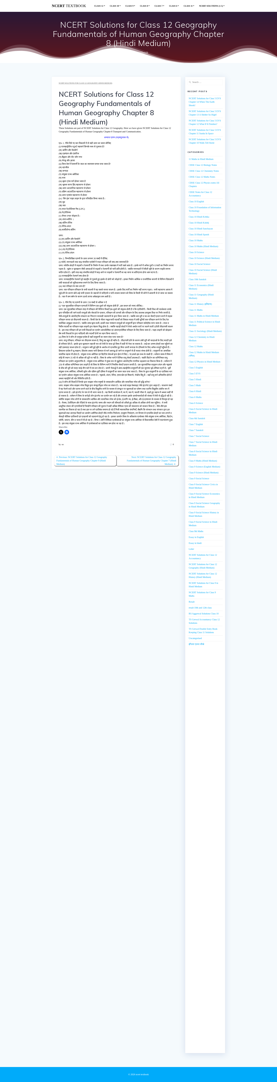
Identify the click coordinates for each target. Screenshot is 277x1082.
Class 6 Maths (195, 397)
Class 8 (144, 6)
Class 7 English (196, 424)
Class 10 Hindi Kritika (199, 217)
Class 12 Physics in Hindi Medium (204, 361)
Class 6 (173, 6)
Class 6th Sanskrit (197, 418)
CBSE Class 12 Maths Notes (202, 177)
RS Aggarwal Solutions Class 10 (204, 613)
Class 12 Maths (196, 346)
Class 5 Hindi (195, 379)
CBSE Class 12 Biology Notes (203, 165)
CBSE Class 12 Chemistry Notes (204, 171)
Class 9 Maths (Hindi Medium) (203, 461)
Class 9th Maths (196, 531)
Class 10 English (196, 201)
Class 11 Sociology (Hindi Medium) (205, 331)
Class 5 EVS (194, 373)
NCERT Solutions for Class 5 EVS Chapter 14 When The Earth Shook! (205, 102)
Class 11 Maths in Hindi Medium (204, 316)
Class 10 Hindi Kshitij (199, 222)
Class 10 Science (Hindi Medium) (204, 258)
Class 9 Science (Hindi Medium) (203, 472)
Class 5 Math (195, 385)
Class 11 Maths (196, 310)
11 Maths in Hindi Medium (201, 159)
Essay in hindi (195, 543)
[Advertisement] (205, 702)
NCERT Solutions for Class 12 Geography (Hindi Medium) (85, 83)
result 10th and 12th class (200, 607)
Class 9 (129, 6)
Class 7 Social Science (199, 436)
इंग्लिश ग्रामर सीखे (196, 644)
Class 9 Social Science (199, 478)
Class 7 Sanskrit (196, 430)
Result (191, 602)
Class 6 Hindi (195, 391)
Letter (191, 549)
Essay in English (196, 537)
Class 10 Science (196, 252)
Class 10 (114, 6)
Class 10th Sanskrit (197, 279)
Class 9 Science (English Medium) (204, 466)
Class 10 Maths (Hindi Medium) (203, 246)
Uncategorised (195, 638)
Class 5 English (196, 367)
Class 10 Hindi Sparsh (199, 234)
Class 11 (188, 6)
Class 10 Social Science (199, 264)
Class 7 (159, 6)
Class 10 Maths (196, 240)
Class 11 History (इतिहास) (200, 304)
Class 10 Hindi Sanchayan (201, 228)
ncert (69, 6)
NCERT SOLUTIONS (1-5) (211, 6)
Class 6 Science (196, 403)
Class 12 (98, 6)
